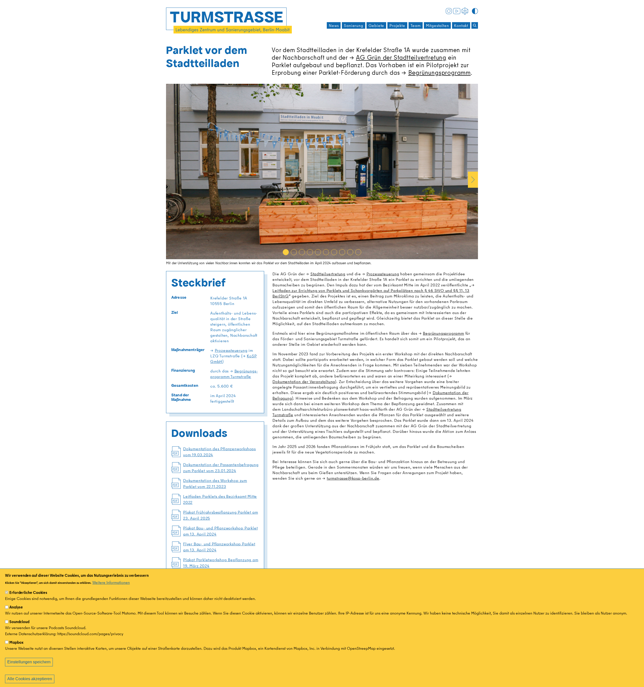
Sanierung (353, 25)
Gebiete (376, 25)
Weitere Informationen (111, 582)
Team (416, 25)
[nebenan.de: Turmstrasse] (465, 10)
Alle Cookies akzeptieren (29, 678)
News (334, 25)
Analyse (16, 607)
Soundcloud (19, 621)
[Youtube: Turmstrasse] (456, 10)
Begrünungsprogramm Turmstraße (234, 373)
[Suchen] (475, 25)
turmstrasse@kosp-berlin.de (353, 478)
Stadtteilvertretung (327, 274)
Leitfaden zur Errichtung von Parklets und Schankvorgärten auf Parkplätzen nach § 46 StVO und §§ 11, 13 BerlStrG (370, 293)
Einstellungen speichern (29, 662)
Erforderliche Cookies (28, 592)
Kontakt (461, 25)
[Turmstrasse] (229, 20)
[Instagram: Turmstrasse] (449, 10)
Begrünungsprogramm (439, 72)
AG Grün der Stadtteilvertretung (401, 57)
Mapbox (16, 642)
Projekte (397, 25)
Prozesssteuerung (231, 350)
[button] (286, 252)
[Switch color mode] (475, 11)
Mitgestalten (437, 25)
